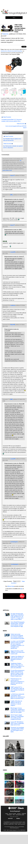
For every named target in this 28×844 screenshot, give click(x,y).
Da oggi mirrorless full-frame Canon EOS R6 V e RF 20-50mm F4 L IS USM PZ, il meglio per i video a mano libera (17, 616)
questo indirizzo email (7, 170)
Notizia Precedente (7, 117)
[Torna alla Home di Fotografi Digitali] (14, 14)
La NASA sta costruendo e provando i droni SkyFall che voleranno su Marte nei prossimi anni (18, 696)
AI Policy (19, 813)
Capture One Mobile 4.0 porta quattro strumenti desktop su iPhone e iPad (17, 658)
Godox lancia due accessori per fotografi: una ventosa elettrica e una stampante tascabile (17, 636)
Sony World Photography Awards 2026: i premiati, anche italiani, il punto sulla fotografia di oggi (17, 624)
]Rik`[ (11, 194)
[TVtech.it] (21, 809)
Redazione (9, 814)
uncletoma (12, 305)
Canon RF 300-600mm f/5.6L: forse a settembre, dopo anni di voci (17, 723)
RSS (14, 814)
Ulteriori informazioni (21, 824)
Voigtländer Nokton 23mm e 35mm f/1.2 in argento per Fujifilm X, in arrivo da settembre (17, 665)
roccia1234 (12, 252)
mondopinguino (14, 541)
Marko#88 (12, 324)
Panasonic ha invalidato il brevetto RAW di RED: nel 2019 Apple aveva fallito (17, 729)
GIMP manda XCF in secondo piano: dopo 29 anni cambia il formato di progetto (17, 689)
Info (20, 160)
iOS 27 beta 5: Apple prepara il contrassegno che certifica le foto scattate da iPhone (17, 717)
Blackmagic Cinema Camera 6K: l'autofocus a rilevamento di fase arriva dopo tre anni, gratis (17, 710)
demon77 (12, 175)
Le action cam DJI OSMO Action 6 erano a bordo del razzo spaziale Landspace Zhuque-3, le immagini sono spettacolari (18, 645)
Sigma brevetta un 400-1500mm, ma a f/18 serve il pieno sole (17, 652)
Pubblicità (24, 813)
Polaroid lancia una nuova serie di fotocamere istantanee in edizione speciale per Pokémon (17, 681)
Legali (6, 813)
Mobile (18, 818)
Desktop (10, 818)
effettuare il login (10, 586)
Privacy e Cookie (12, 813)
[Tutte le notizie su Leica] (14, 598)
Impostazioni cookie (20, 814)
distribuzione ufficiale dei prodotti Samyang (11, 51)
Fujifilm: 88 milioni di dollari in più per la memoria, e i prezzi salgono (16, 703)
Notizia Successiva (21, 123)
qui (21, 588)
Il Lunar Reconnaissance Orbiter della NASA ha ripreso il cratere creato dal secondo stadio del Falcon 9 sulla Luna (17, 673)
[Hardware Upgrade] (12, 809)
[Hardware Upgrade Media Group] (15, 812)
